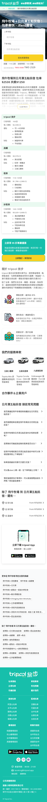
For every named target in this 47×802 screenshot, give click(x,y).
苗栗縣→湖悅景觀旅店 (11, 640)
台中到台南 (34, 745)
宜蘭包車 (34, 704)
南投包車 (11, 8)
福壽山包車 (12, 719)
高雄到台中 (34, 741)
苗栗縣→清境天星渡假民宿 (29, 653)
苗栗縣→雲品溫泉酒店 (32, 631)
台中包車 (34, 711)
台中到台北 (34, 734)
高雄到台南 (34, 731)
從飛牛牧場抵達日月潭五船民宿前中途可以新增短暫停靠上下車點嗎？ (22, 453)
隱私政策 (14, 774)
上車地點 (7, 31)
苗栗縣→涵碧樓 (9, 635)
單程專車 (34, 681)
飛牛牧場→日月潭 (9, 585)
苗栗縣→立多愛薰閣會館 (12, 657)
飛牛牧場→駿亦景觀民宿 (12, 594)
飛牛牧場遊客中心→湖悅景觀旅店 (15, 648)
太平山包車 (12, 708)
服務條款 (23, 774)
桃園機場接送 (12, 731)
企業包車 (12, 686)
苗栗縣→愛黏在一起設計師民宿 (15, 644)
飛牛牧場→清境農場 (10, 581)
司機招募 (12, 690)
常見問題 (34, 686)
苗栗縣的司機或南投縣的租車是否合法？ (20, 443)
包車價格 (12, 681)
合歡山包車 (12, 715)
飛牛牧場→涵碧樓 (27, 581)
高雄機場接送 (12, 741)
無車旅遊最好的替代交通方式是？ (17, 462)
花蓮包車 (34, 708)
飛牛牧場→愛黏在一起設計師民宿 (15, 590)
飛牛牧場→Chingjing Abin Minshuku (17, 599)
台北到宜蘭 (34, 738)
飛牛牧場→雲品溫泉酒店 (12, 616)
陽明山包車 (12, 711)
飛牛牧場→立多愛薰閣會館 (13, 603)
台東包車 (34, 715)
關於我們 (34, 690)
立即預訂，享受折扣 (23, 258)
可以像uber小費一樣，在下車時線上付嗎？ (21, 470)
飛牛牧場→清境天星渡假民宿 (14, 607)
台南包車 (34, 719)
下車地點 (7, 44)
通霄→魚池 (21, 635)
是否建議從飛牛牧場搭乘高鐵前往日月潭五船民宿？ (21, 412)
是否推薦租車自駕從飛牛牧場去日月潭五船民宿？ (21, 423)
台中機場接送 (12, 738)
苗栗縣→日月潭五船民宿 (12, 631)
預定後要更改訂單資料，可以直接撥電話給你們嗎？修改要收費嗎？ (22, 479)
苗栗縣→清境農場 (9, 653)
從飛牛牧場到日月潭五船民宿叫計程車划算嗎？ (21, 434)
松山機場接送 (12, 734)
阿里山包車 (12, 704)
